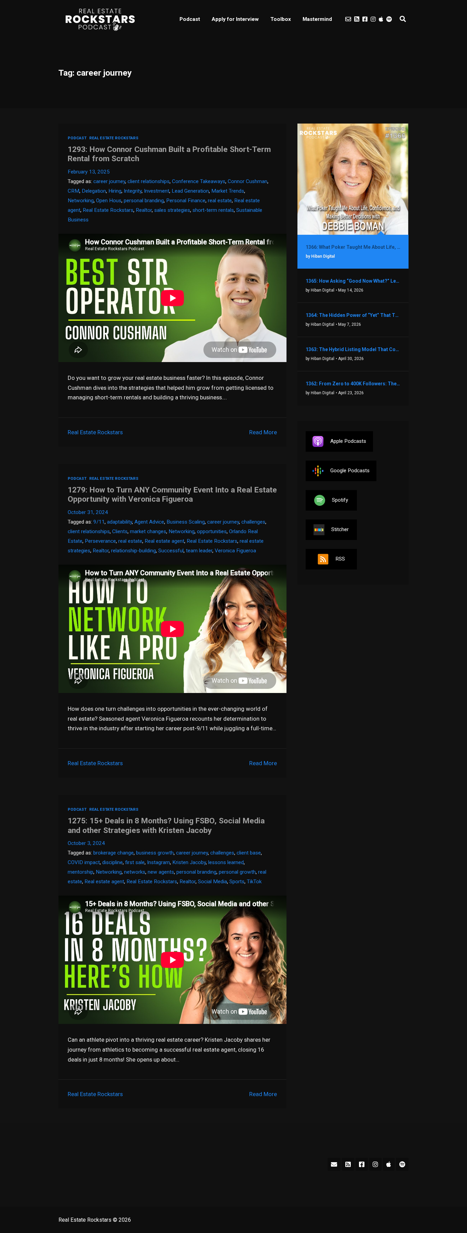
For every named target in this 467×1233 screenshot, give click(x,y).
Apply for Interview (235, 19)
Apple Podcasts (348, 441)
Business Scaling (185, 522)
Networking (81, 200)
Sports (236, 881)
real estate (220, 200)
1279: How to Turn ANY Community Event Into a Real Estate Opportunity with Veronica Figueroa (172, 494)
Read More (263, 432)
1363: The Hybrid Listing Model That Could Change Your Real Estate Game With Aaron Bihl (353, 349)
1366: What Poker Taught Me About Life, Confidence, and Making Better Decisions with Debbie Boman (353, 247)
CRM (73, 191)
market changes (148, 531)
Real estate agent (164, 541)
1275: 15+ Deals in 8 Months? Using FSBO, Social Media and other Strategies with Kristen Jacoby (166, 825)
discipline (112, 862)
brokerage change (113, 853)
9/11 (99, 522)
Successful (171, 551)
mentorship (80, 872)
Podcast (189, 19)
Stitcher (340, 529)
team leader (199, 551)
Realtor (144, 210)
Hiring (114, 191)
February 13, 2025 (89, 172)
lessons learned (226, 862)
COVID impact (84, 862)
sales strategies (172, 210)
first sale (135, 862)
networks (134, 872)
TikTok (254, 881)
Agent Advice (149, 522)
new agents (161, 872)
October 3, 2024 (86, 843)
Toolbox (280, 19)
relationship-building (133, 551)
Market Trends (227, 191)
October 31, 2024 (88, 512)
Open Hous (108, 200)
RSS (340, 559)
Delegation (94, 191)
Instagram (158, 862)
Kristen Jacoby (189, 862)
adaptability (119, 522)
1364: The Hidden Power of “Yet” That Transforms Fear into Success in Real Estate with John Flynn (353, 315)
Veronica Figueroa (235, 551)
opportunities (212, 531)
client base (249, 853)
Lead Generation (190, 191)
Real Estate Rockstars (113, 138)
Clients (120, 531)
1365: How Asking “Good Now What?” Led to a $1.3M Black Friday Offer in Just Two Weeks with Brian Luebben (353, 281)
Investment (156, 191)
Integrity (133, 191)
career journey (109, 181)
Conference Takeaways (198, 181)
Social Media (212, 881)
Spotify (340, 500)
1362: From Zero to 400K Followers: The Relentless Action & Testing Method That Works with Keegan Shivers (353, 383)
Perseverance (100, 541)
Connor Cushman (247, 181)
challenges (253, 522)
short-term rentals (213, 210)
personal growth (237, 872)
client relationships (149, 181)
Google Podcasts (350, 470)
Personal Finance (185, 200)
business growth (155, 853)
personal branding (144, 200)
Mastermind (317, 19)
